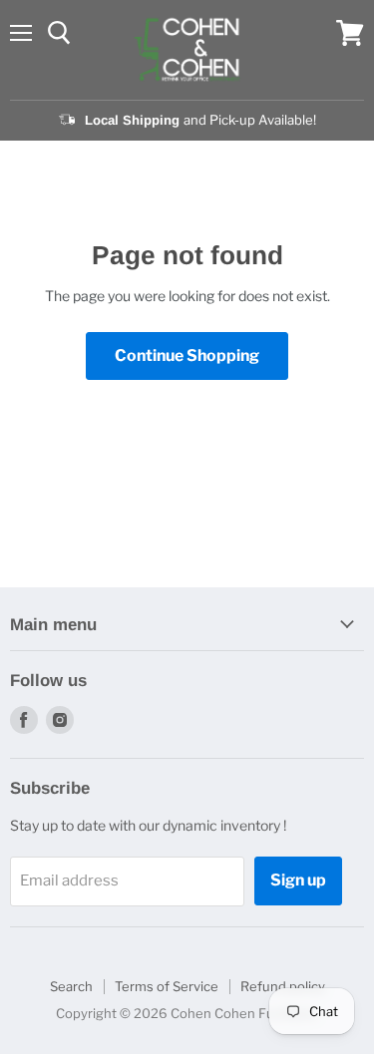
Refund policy (282, 986)
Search (71, 986)
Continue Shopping (187, 355)
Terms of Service (166, 986)
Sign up (298, 880)
